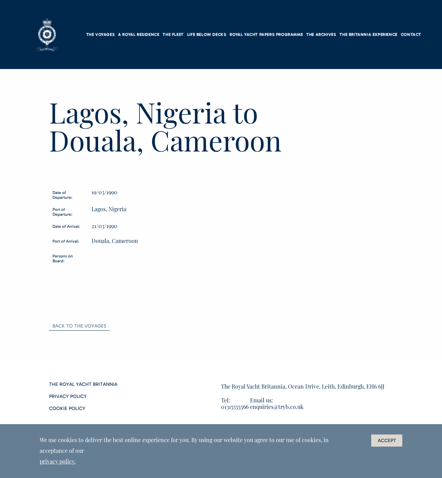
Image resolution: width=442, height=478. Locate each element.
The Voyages (100, 34)
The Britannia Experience (368, 34)
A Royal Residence (138, 34)
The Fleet (173, 34)
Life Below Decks (207, 34)
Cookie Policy (67, 408)
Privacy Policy (68, 396)
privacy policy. (58, 461)
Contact (411, 34)
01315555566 (235, 406)
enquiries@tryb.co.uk (277, 406)
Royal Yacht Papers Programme (266, 34)
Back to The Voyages (79, 326)
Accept (387, 440)
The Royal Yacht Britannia (83, 384)
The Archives (321, 34)
